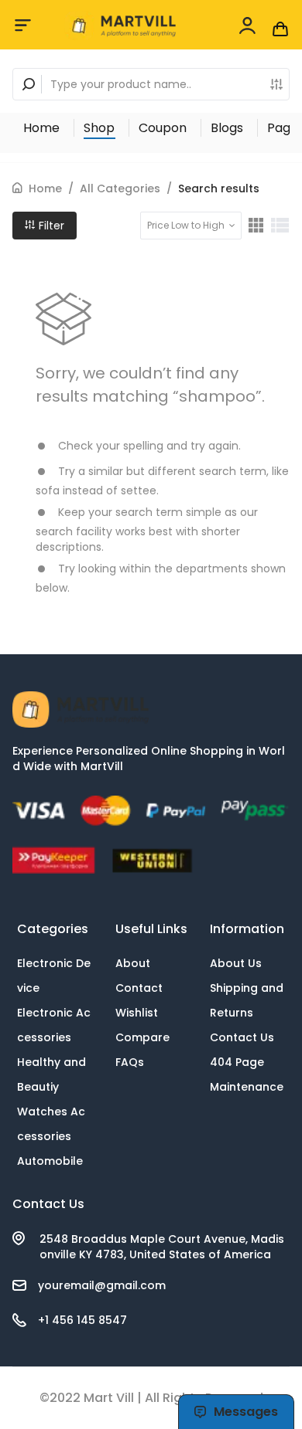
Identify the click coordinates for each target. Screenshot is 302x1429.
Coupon (163, 128)
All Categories (120, 188)
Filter (50, 225)
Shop (99, 128)
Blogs (227, 128)
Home (41, 128)
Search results (218, 188)
